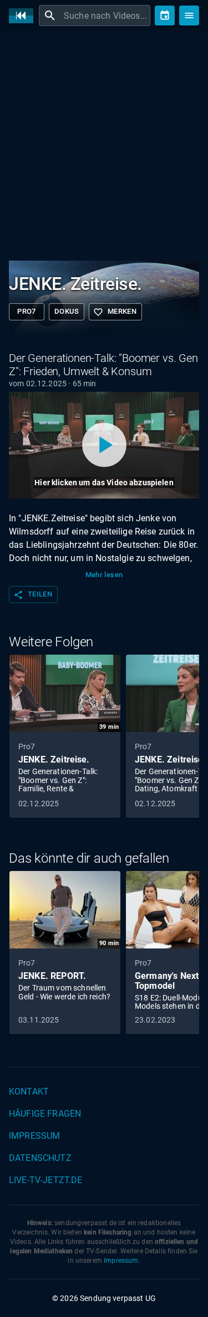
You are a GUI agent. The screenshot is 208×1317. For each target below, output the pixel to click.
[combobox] (105, 15)
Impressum (34, 1136)
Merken (114, 312)
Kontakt (29, 1091)
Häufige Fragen (45, 1113)
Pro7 (26, 311)
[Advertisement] (104, 148)
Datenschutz (40, 1158)
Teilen (32, 595)
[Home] (24, 15)
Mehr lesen (104, 575)
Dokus (66, 311)
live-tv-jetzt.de (45, 1180)
